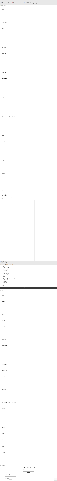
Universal (4, 275)
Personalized (4, 53)
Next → (1, 199)
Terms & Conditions (14, 263)
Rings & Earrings (5, 272)
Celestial (3, 28)
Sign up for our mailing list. (4, 263)
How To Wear (4, 277)
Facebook (1, 264)
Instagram (10, 264)
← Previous (2, 198)
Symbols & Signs (4, 84)
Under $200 (3, 141)
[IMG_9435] (17, 260)
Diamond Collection (5, 129)
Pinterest (7, 264)
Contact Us (3, 284)
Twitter (4, 264)
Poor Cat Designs (2, 465)
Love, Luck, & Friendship (7, 269)
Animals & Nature (4, 22)
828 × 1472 (11, 197)
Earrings (3, 135)
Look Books (3, 266)
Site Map (9, 263)
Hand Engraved (16, 197)
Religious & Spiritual (5, 59)
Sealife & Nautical (4, 72)
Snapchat (13, 264)
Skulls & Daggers (4, 78)
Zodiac (3, 97)
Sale (2, 154)
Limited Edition (4, 47)
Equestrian (3, 34)
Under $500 (5, 282)
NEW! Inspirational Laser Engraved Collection (9, 116)
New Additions (5, 279)
